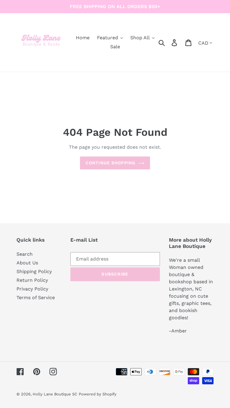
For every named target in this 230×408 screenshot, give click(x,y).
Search (24, 254)
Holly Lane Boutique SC (55, 394)
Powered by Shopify (97, 394)
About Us (27, 263)
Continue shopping (110, 162)
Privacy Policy (32, 289)
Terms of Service (35, 297)
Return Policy (32, 280)
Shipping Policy (34, 271)
